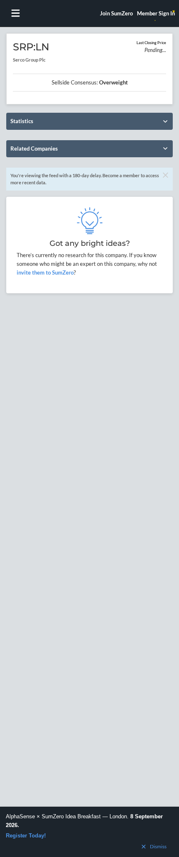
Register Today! (26, 835)
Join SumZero (116, 13)
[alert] (89, 832)
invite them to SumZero (45, 272)
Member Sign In (156, 13)
